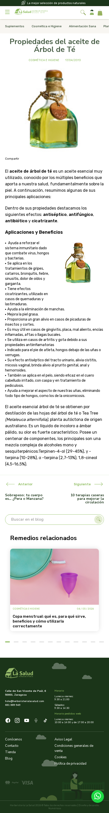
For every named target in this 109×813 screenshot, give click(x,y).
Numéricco (54, 808)
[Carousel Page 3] (24, 641)
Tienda (10, 752)
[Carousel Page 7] (59, 641)
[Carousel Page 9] (76, 641)
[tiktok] (45, 721)
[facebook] (8, 721)
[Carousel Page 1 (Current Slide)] (7, 641)
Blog (8, 758)
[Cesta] (100, 13)
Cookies (61, 757)
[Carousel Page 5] (41, 641)
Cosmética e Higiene (47, 26)
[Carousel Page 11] (93, 641)
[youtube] (26, 721)
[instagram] (17, 721)
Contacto (12, 745)
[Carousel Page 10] (84, 641)
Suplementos (14, 26)
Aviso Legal (63, 739)
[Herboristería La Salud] (31, 12)
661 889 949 (12, 705)
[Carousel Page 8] (67, 641)
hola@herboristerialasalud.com (24, 701)
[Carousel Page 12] (101, 641)
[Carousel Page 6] (50, 641)
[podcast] (36, 721)
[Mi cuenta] (92, 12)
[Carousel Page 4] (33, 641)
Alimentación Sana (82, 26)
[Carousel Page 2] (16, 641)
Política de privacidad (70, 763)
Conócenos (13, 739)
